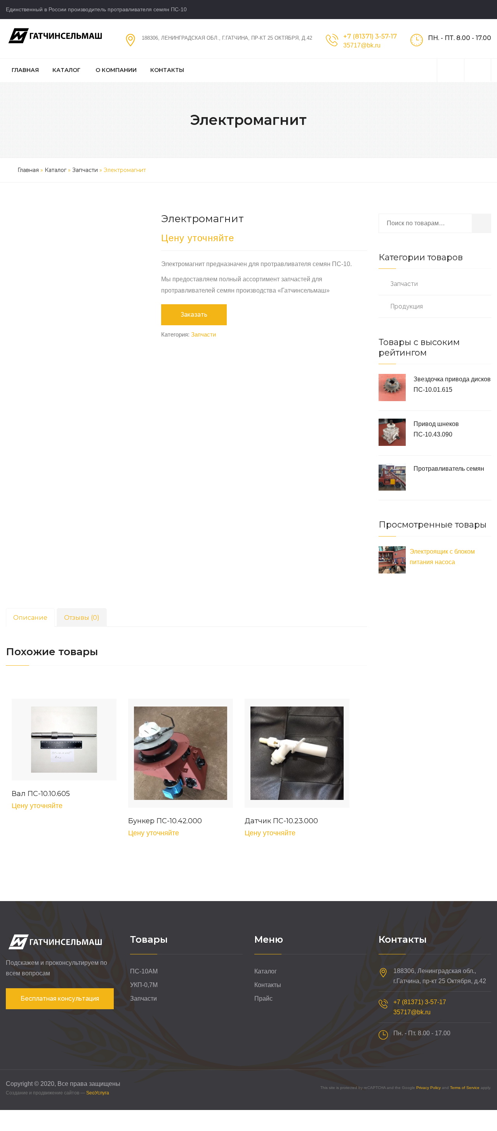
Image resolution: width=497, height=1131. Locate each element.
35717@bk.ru (362, 45)
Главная (25, 70)
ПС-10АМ (144, 971)
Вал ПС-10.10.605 (41, 793)
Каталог (66, 70)
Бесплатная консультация (60, 998)
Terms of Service (465, 1087)
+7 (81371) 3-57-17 (370, 36)
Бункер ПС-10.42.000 (165, 821)
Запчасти (85, 170)
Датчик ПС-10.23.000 (281, 821)
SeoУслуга (97, 1093)
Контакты (167, 70)
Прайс (263, 998)
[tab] (30, 617)
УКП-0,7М (144, 985)
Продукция (406, 306)
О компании (116, 70)
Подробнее (64, 741)
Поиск (481, 223)
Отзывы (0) (81, 617)
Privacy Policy (428, 1087)
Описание (30, 617)
